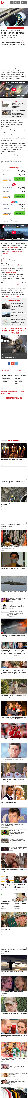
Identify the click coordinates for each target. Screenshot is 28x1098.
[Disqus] (14, 420)
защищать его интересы (11, 296)
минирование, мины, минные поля (10, 391)
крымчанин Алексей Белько (13, 285)
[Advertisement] (14, 190)
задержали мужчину (16, 264)
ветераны (9, 393)
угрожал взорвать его (12, 247)
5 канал (25, 25)
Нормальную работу (12, 272)
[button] (2, 347)
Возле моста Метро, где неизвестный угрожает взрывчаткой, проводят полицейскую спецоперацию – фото (18, 306)
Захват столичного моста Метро (15, 28)
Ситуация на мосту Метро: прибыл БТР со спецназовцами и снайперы (18, 105)
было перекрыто (10, 270)
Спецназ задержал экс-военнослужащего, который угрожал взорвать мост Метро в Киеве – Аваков (18, 113)
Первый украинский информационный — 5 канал (2, 2)
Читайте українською (22, 39)
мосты (22, 391)
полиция (3, 393)
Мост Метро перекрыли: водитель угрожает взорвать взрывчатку (18, 314)
